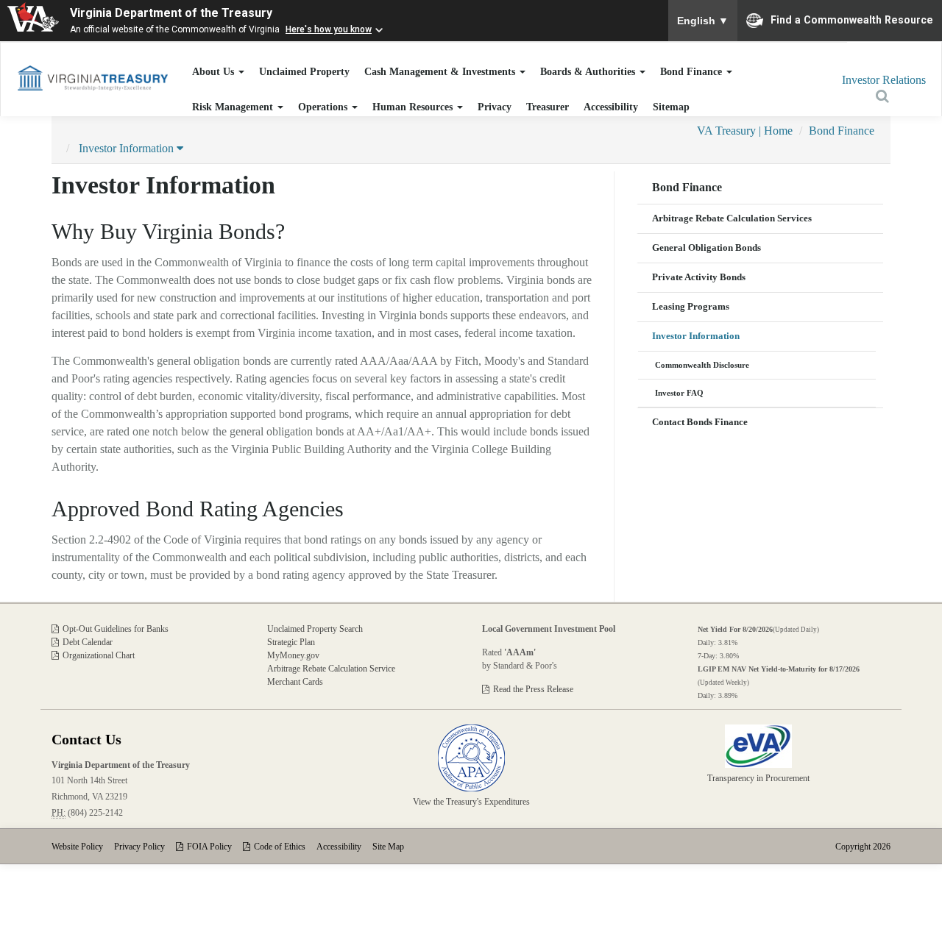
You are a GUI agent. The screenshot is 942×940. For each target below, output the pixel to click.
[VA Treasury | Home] (93, 77)
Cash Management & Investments (441, 71)
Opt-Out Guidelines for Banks (116, 629)
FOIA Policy (209, 846)
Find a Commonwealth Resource (852, 19)
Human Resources (414, 107)
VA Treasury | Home (745, 130)
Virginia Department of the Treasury (171, 13)
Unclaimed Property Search (315, 629)
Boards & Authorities (589, 71)
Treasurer (547, 107)
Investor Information (128, 148)
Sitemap (671, 107)
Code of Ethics (279, 846)
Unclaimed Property (304, 71)
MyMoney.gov (293, 655)
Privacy (494, 107)
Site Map (388, 846)
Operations (324, 107)
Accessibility (611, 107)
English (703, 20)
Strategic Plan (291, 642)
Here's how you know (329, 29)
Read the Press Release (533, 689)
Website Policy (77, 846)
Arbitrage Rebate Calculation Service (331, 668)
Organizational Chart (99, 655)
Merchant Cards (295, 682)
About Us (214, 71)
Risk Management (234, 107)
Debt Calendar (88, 642)
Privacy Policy (139, 846)
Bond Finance (692, 71)
